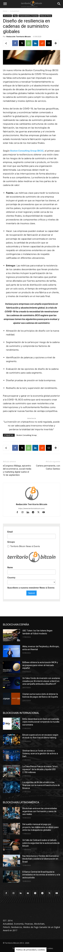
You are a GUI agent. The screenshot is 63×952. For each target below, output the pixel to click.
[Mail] (28, 893)
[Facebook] (15, 43)
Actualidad (14, 11)
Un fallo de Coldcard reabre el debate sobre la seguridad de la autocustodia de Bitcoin (41, 843)
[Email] (49, 43)
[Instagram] (24, 512)
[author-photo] (31, 500)
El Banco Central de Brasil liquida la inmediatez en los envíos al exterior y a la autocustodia (41, 875)
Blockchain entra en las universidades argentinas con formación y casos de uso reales (39, 811)
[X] (22, 43)
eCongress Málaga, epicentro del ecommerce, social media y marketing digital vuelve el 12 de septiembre (17, 470)
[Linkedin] (35, 43)
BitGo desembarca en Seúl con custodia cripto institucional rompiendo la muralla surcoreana (40, 722)
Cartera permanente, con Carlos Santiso (48, 467)
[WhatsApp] (29, 43)
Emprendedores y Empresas (28, 16)
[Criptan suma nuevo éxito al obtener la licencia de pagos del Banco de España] (11, 699)
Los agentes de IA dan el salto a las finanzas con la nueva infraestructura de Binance (41, 785)
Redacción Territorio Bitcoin (18, 36)
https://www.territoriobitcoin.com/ (31, 508)
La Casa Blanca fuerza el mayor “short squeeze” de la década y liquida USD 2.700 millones (40, 769)
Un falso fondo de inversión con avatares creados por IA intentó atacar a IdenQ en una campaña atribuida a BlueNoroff (41, 681)
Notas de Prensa (45, 16)
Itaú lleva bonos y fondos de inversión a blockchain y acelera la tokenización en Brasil (40, 859)
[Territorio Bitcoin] (31, 3)
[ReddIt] (42, 43)
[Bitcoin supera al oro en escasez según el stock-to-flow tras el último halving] (11, 740)
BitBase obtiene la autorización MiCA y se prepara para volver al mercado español (40, 665)
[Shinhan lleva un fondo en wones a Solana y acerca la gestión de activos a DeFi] (11, 755)
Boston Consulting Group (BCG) (27, 150)
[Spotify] (35, 893)
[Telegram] (34, 512)
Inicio (5, 11)
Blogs (15, 16)
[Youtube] (44, 512)
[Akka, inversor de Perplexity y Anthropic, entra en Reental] (11, 651)
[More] (56, 43)
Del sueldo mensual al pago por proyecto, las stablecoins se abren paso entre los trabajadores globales (40, 827)
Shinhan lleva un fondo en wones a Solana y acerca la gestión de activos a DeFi (40, 754)
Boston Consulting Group (27, 435)
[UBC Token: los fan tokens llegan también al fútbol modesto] (11, 635)
